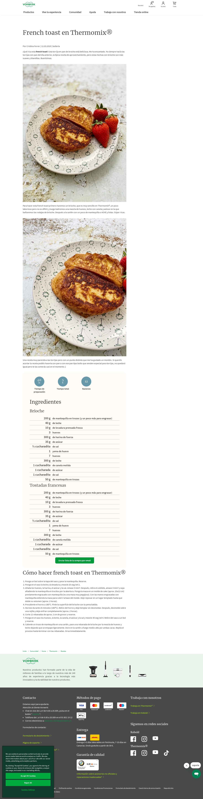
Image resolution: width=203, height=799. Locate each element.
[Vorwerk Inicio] (29, 4)
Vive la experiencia (52, 12)
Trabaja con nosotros (115, 12)
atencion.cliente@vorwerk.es (58, 720)
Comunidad (75, 12)
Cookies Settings (28, 790)
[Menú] (97, 761)
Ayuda (92, 12)
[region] (28, 772)
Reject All (28, 783)
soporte (35, 714)
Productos (29, 12)
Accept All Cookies (28, 776)
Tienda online (141, 12)
